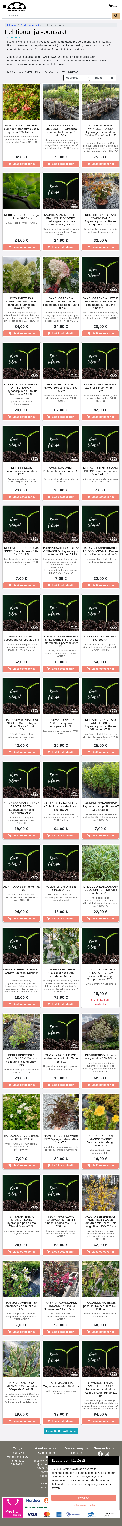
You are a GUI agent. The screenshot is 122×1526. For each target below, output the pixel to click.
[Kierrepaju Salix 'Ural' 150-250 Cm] (100, 613)
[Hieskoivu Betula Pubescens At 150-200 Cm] (21, 613)
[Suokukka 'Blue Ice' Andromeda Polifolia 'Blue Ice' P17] (61, 1032)
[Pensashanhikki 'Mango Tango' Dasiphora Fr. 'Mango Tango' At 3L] (100, 1112)
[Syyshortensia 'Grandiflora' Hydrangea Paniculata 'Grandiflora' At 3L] (21, 1193)
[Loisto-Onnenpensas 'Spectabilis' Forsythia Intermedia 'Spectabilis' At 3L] (61, 613)
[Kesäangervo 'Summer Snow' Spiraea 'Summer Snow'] (21, 946)
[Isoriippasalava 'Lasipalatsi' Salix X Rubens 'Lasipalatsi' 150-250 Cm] (61, 1193)
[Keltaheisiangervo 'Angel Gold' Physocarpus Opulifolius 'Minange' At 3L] (100, 696)
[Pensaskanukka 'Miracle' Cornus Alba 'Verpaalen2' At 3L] (21, 1359)
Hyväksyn (83, 1497)
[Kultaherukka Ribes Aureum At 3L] (61, 863)
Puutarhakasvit (29, 25)
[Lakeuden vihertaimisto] (16, 6)
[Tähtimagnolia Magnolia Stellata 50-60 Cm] (61, 1359)
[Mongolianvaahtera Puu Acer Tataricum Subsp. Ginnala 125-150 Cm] (21, 102)
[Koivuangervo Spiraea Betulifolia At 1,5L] (21, 1112)
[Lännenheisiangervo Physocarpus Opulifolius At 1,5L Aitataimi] (100, 780)
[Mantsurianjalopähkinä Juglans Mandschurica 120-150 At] (61, 780)
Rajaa (98, 77)
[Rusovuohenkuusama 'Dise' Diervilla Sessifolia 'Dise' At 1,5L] (21, 524)
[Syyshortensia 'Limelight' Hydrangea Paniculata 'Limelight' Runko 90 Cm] (61, 102)
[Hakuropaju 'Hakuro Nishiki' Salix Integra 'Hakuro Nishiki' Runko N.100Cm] (21, 696)
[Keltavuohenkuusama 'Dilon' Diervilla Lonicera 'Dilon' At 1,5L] (100, 444)
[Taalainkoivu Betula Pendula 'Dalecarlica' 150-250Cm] (100, 1279)
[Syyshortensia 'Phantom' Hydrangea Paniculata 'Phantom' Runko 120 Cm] (61, 275)
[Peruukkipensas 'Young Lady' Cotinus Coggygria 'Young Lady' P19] (21, 1032)
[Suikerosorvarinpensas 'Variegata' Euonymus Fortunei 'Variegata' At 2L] (21, 780)
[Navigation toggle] (4, 7)
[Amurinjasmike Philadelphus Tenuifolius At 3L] (61, 444)
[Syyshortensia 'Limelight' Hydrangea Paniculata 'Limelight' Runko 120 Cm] (21, 275)
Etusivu (12, 25)
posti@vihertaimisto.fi (47, 1460)
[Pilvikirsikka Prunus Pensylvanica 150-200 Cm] (100, 1032)
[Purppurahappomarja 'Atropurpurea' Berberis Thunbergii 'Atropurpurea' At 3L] (100, 946)
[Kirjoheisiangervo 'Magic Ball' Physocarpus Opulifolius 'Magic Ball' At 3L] (100, 191)
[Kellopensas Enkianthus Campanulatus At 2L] (21, 444)
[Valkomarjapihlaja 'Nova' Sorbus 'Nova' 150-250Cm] (61, 361)
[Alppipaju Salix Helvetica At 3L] (21, 863)
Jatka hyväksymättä (84, 1505)
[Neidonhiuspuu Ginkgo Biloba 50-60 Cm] (21, 191)
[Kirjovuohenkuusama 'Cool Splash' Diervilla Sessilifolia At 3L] (100, 863)
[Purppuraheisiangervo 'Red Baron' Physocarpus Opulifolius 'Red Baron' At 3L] (21, 361)
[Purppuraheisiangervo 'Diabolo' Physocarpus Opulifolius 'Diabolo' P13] (61, 524)
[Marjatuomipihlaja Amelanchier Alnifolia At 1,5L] (21, 1279)
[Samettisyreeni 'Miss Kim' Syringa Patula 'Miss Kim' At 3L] (61, 1112)
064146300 (49, 1453)
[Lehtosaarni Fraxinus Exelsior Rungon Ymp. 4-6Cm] (100, 361)
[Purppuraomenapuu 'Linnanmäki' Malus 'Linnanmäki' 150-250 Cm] (61, 1279)
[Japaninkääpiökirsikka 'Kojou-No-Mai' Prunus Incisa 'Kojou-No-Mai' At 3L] (100, 524)
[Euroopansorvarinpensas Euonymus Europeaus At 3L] (61, 696)
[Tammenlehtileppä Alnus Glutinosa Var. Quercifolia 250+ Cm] (61, 946)
